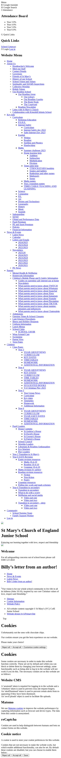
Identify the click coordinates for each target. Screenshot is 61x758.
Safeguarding (18, 214)
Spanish (21, 212)
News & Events (14, 232)
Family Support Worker (23, 515)
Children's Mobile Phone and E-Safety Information (35, 278)
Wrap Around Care (21, 334)
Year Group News (32, 393)
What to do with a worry (29, 492)
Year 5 (21, 390)
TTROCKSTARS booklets (42, 168)
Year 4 (21, 367)
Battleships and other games (42, 173)
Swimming (17, 337)
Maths (21, 148)
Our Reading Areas (26, 94)
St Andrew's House (32, 431)
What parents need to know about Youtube (37, 298)
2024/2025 (23, 242)
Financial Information (22, 229)
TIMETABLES (31, 360)
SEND (15, 217)
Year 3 (21, 349)
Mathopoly (34, 176)
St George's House (32, 436)
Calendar (16, 237)
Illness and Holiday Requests (25, 321)
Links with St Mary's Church (25, 109)
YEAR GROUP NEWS (35, 352)
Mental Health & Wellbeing (24, 273)
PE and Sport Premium (22, 224)
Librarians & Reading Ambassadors (34, 446)
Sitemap (10, 599)
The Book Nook (31, 102)
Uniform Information (21, 324)
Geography (23, 204)
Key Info (11, 114)
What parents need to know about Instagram (38, 296)
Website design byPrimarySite (21, 614)
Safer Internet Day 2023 (34, 132)
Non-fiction (29, 477)
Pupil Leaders (18, 426)
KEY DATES (30, 357)
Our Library (29, 97)
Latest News (18, 235)
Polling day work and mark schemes (34, 485)
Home (9, 61)
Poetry (27, 480)
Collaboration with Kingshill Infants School (31, 112)
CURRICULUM (31, 355)
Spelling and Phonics (33, 143)
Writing (27, 137)
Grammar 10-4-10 (32, 467)
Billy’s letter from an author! (19, 581)
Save (26, 755)
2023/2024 (23, 245)
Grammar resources (27, 482)
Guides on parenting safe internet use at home (38, 280)
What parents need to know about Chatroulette (39, 311)
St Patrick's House (32, 439)
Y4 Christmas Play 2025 (35, 388)
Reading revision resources (30, 472)
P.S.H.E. (22, 122)
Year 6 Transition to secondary (26, 487)
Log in (12, 49)
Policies (15, 227)
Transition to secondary (28, 490)
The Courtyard (30, 104)
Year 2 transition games (34, 183)
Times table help (31, 166)
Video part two (30, 500)
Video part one (30, 498)
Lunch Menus (18, 326)
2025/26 (22, 252)
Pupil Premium (19, 222)
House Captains (25, 429)
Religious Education (27, 120)
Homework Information (23, 275)
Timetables (28, 400)
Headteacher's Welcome (23, 66)
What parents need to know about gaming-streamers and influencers (37, 307)
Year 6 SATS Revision (22, 457)
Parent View (18, 339)
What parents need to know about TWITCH (38, 286)
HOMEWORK (31, 362)
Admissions (17, 314)
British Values (18, 89)
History (21, 206)
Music (21, 209)
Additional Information (34, 406)
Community (12, 510)
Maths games (30, 181)
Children (11, 344)
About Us (11, 63)
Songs (32, 178)
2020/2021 (23, 265)
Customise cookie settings (35, 647)
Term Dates (17, 342)
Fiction (27, 475)
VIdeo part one (30, 505)
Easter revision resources (29, 459)
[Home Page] (2, 523)
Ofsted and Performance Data (25, 219)
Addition (33, 155)
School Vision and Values (23, 81)
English (21, 135)
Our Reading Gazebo (33, 99)
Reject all (6, 647)
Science (21, 191)
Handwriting (29, 145)
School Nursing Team (22, 513)
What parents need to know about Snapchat (37, 291)
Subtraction (35, 158)
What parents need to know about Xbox (36, 293)
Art (19, 199)
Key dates (28, 398)
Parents (10, 270)
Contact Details (19, 71)
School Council (25, 441)
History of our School (22, 79)
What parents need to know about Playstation (38, 301)
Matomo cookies (15, 708)
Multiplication (36, 160)
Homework (29, 403)
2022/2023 (23, 247)
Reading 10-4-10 (31, 464)
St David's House (31, 434)
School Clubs (18, 329)
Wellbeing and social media (30, 495)
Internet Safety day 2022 (35, 130)
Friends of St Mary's (21, 76)
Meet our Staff (18, 69)
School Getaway (8, 46)
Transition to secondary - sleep (31, 503)
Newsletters (17, 250)
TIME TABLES (31, 378)
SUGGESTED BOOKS (35, 385)
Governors (17, 74)
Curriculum (17, 117)
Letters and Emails (20, 240)
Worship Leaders (25, 444)
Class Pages (17, 347)
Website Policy (13, 604)
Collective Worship (21, 86)
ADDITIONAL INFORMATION (39, 365)
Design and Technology (29, 201)
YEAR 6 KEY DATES (34, 416)
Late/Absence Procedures (23, 319)
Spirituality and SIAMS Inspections (28, 84)
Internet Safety (24, 125)
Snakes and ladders (38, 171)
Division (33, 163)
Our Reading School (21, 92)
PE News (16, 268)
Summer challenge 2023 (35, 150)
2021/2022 (23, 263)
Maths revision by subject (29, 469)
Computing (23, 194)
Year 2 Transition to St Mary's (25, 454)
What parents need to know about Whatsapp (38, 288)
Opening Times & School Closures (28, 316)
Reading (27, 140)
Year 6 (21, 408)
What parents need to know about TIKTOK (37, 303)
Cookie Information (15, 601)
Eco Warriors (24, 449)
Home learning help (33, 153)
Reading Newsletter (27, 107)
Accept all (17, 647)
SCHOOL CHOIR (26, 332)
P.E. (20, 196)
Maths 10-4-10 (30, 462)
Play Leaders (24, 452)
